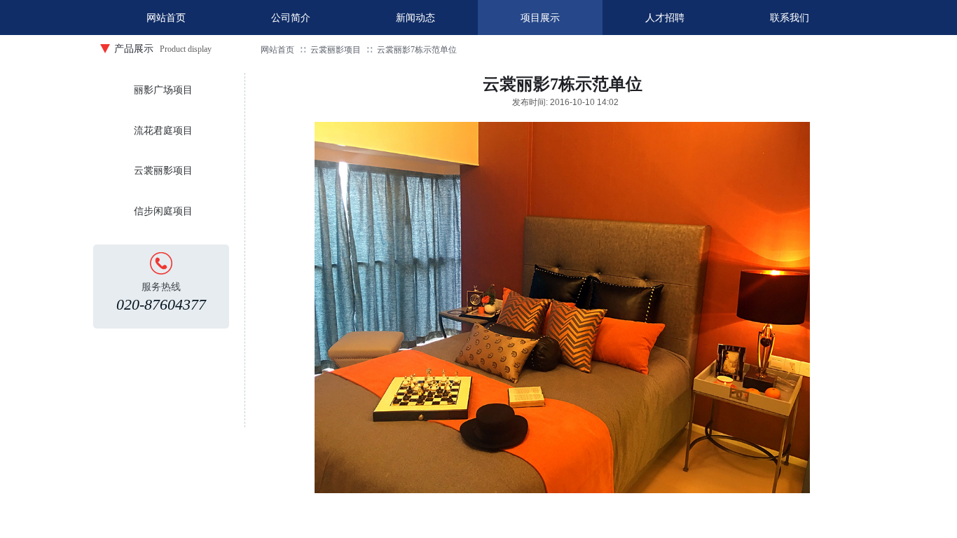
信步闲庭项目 (163, 211)
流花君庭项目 (163, 130)
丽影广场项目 (163, 90)
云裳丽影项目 (335, 50)
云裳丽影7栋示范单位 (417, 50)
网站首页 (277, 50)
